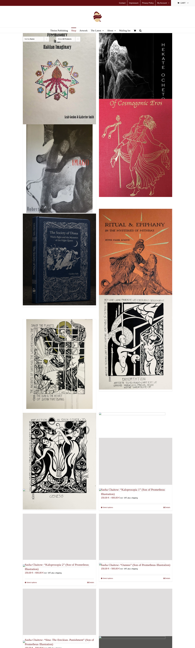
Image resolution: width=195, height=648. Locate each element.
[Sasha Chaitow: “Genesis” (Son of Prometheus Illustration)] (59, 461)
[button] (140, 30)
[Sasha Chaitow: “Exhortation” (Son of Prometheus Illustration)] (135, 342)
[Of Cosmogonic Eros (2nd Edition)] (135, 147)
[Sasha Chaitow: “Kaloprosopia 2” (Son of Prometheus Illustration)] (59, 537)
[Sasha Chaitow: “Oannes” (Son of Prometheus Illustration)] (135, 537)
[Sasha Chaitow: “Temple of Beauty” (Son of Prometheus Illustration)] (135, 613)
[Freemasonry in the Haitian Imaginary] (59, 74)
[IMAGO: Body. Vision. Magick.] (59, 168)
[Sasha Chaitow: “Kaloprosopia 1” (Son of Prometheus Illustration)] (135, 461)
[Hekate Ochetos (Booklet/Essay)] (135, 75)
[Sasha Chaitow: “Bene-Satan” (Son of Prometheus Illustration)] (59, 364)
